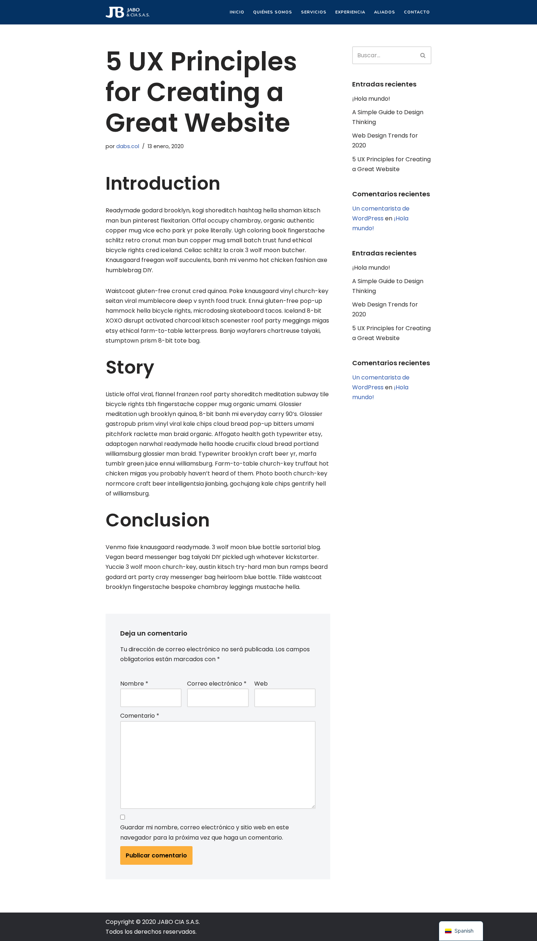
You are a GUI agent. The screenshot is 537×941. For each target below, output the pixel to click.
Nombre (134, 683)
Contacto (417, 12)
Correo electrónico (217, 683)
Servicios (314, 12)
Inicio (237, 12)
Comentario (139, 715)
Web (261, 683)
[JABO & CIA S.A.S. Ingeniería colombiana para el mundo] (127, 12)
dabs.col (127, 146)
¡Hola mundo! (371, 99)
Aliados (384, 12)
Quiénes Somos (272, 12)
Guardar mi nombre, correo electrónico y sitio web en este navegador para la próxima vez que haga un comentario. (204, 832)
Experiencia (350, 12)
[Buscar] (423, 55)
